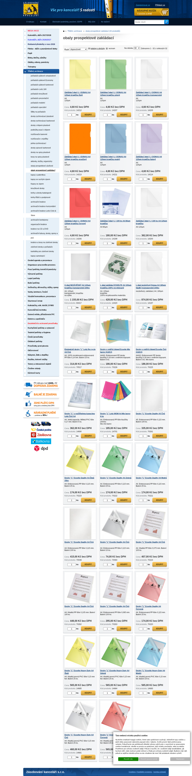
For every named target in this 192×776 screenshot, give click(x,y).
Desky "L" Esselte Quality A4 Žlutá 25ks (79, 479)
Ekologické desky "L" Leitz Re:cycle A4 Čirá (80, 350)
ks (77, 115)
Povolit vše (128, 759)
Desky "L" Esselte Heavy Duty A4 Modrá (150, 672)
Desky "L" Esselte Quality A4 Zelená (115, 478)
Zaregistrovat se (143, 5)
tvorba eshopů (159, 772)
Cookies (132, 772)
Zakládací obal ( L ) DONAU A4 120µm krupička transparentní (149, 93)
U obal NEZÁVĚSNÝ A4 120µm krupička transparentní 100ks (77, 286)
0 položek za (144, 14)
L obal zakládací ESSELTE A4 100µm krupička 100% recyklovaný (115, 286)
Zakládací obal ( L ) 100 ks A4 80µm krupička (115, 222)
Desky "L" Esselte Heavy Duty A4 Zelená (114, 672)
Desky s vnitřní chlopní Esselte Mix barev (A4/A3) (115, 350)
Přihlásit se (160, 5)
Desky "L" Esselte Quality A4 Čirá (79, 542)
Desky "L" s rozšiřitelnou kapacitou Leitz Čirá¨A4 (79, 415)
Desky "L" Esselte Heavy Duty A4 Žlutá (79, 672)
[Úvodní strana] (68, 9)
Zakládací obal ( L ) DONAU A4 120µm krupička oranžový (77, 158)
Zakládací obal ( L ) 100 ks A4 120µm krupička (151, 222)
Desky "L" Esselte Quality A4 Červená (148, 607)
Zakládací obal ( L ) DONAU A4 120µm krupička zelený (113, 93)
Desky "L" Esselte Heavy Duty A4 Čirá (79, 736)
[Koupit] (88, 115)
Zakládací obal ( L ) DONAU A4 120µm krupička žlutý (77, 93)
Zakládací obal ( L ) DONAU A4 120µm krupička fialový (149, 158)
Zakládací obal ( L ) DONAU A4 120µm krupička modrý (113, 158)
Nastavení (180, 759)
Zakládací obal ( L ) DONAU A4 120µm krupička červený (77, 222)
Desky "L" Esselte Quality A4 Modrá (151, 478)
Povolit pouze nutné (149, 759)
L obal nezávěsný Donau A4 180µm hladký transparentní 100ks (151, 286)
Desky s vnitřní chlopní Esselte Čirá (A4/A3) (151, 350)
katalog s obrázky (98, 48)
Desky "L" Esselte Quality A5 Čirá (150, 414)
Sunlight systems (144, 772)
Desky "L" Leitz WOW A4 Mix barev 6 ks (115, 415)
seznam (112, 48)
